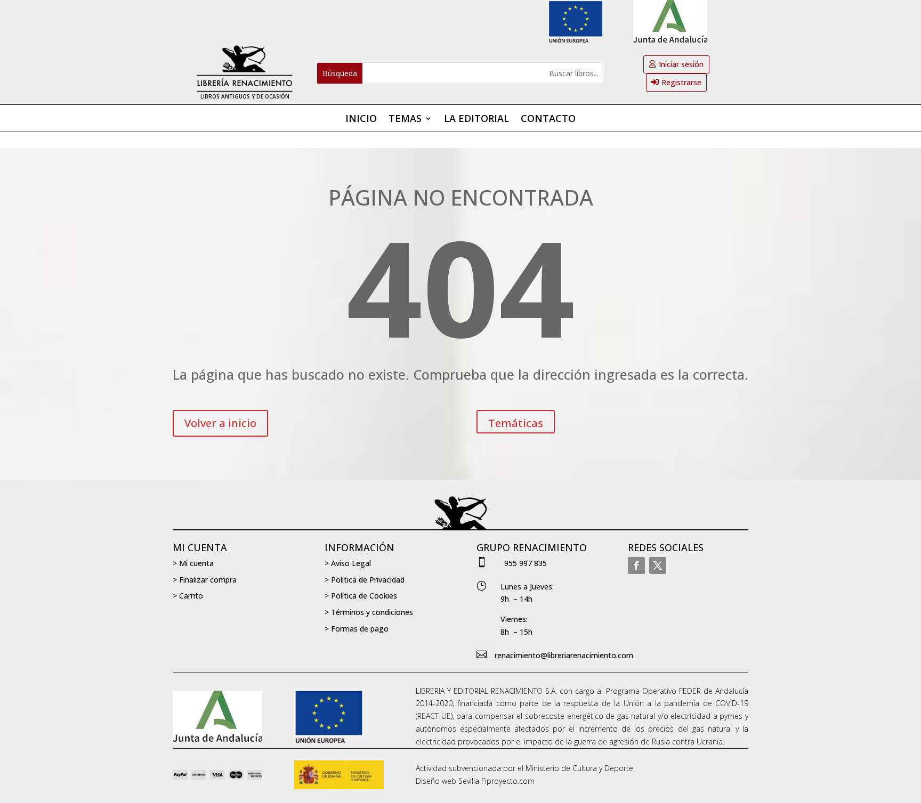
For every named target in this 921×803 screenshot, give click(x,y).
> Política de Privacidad (365, 580)
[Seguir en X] (657, 565)
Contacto (548, 119)
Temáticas (515, 423)
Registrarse (681, 82)
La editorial (476, 119)
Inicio (361, 119)
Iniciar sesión (681, 64)
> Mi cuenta (193, 563)
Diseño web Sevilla (447, 781)
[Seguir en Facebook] (636, 565)
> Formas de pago (357, 629)
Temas (405, 119)
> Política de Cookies (361, 596)
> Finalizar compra (205, 580)
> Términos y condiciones (369, 612)
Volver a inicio (220, 423)
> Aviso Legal (348, 563)
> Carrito (188, 596)
